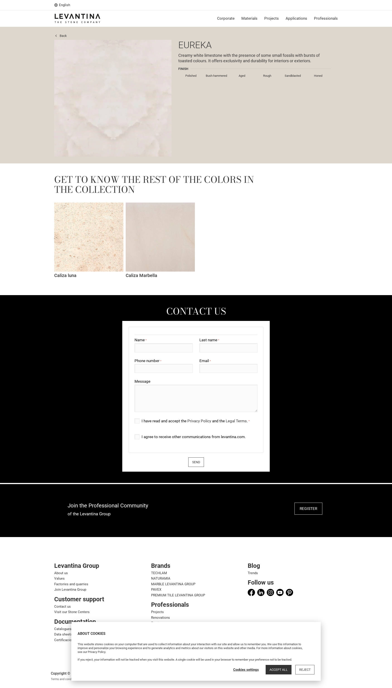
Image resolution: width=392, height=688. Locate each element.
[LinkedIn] (261, 592)
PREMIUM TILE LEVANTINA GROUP (178, 595)
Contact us (62, 606)
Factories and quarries (71, 584)
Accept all (279, 669)
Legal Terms (236, 421)
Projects (157, 612)
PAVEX (156, 590)
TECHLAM (159, 573)
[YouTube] (280, 592)
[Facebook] (251, 592)
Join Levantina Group (70, 590)
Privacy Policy (199, 421)
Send (196, 462)
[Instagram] (270, 592)
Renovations (160, 618)
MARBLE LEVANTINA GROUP (173, 584)
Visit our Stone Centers (72, 612)
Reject (305, 669)
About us (61, 573)
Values (59, 578)
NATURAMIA (160, 578)
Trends (253, 573)
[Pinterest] (289, 592)
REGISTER (308, 508)
